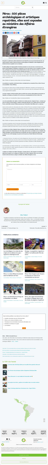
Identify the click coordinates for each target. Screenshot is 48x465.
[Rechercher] (32, 7)
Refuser (24, 458)
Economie (36, 302)
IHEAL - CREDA (15, 341)
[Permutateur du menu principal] (2, 2)
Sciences (17, 256)
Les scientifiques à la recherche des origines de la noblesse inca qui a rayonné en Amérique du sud (13, 252)
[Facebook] (43, 3)
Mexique (36, 256)
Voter (24, 328)
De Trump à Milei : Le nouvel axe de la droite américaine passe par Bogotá (16, 350)
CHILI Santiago (33, 432)
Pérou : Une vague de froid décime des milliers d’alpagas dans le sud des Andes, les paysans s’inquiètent (34, 298)
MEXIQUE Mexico (4, 432)
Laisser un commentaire (8, 256)
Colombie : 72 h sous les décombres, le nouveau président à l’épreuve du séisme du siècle (19, 348)
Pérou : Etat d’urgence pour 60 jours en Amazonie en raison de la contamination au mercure (34, 275)
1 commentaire (27, 256)
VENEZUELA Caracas (24, 432)
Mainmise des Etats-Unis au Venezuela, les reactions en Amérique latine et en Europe (18, 356)
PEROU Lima (14, 432)
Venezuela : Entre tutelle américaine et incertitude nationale (13, 354)
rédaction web (40, 442)
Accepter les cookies (24, 455)
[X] (46, 3)
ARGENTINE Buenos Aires (43, 432)
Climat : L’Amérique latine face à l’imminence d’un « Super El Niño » (15, 352)
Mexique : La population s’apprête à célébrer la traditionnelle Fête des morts (34, 252)
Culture (32, 256)
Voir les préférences (24, 462)
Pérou (14, 256)
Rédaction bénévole (5, 441)
